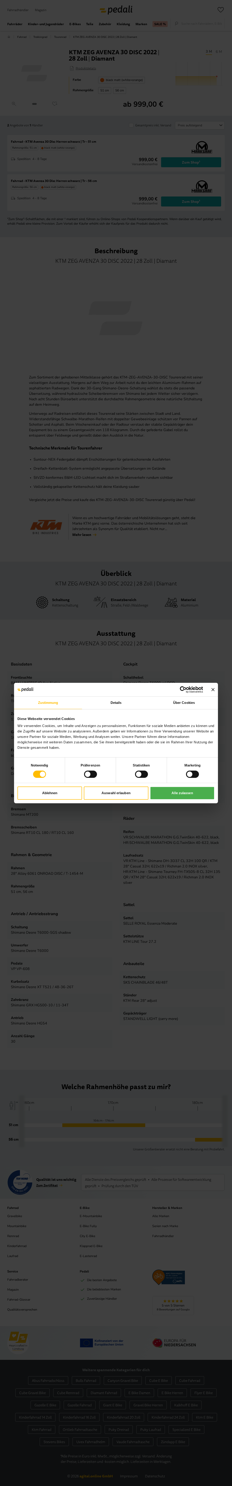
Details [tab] (116, 703)
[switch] (90, 774)
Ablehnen (50, 793)
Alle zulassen (182, 793)
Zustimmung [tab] (48, 703)
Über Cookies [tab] (184, 703)
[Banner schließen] (213, 689)
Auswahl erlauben (116, 793)
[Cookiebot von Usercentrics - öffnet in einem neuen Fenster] (183, 689)
